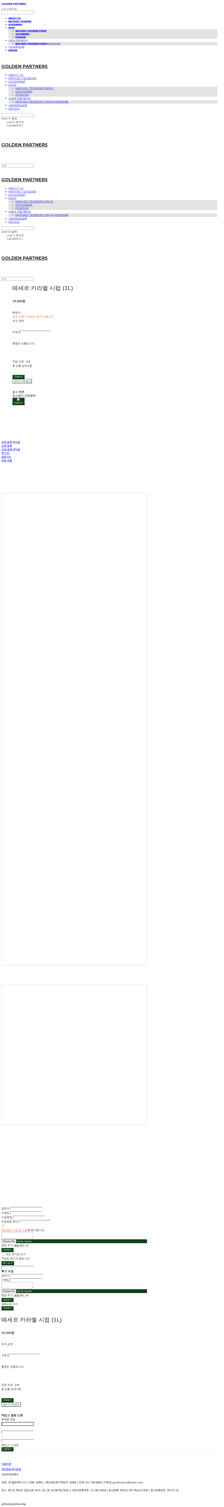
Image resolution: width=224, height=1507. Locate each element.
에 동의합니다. (23, 1230)
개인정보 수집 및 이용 (14, 1230)
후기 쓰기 (8, 1263)
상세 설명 (6, 445)
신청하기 (7, 1449)
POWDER (20, 37)
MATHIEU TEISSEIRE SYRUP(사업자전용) (37, 43)
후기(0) (5, 453)
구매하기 (7, 1308)
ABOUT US (14, 18)
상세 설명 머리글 (10, 442)
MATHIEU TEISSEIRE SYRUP (31, 30)
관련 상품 (6, 460)
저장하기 (7, 1249)
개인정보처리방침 (11, 1469)
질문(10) (6, 457)
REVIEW (12, 50)
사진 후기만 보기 (16, 1254)
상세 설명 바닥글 (10, 449)
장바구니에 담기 (11, 1404)
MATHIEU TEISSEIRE (19, 21)
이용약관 (6, 1464)
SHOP (11, 27)
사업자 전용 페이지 (18, 40)
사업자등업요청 (16, 46)
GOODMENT (15, 24)
